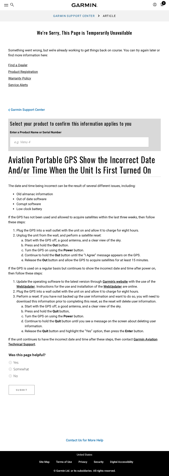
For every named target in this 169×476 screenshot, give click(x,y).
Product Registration (23, 72)
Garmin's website (115, 281)
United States (84, 454)
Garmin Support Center (74, 16)
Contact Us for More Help (84, 440)
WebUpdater (25, 286)
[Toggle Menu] (2, 4)
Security (98, 461)
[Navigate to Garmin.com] (84, 5)
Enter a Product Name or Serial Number (35, 132)
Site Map (44, 461)
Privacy (83, 461)
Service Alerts (18, 85)
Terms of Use (64, 461)
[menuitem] (12, 5)
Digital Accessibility (121, 461)
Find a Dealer (17, 65)
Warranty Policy (19, 78)
